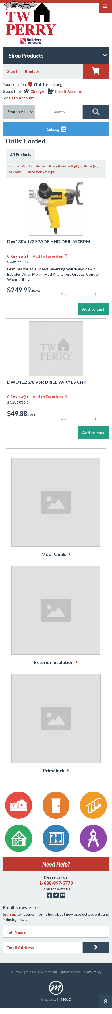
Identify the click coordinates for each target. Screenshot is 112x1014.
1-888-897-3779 (56, 883)
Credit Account (69, 91)
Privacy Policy (91, 972)
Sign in (13, 71)
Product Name (33, 166)
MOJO (66, 999)
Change (37, 91)
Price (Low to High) (64, 166)
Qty (63, 294)
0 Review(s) (17, 256)
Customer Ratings (39, 172)
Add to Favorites (50, 256)
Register (33, 71)
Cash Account (21, 98)
